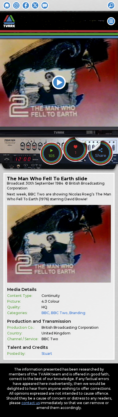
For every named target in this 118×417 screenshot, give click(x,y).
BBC (45, 313)
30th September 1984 (44, 183)
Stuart (47, 353)
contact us (30, 403)
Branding (77, 313)
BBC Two (59, 313)
